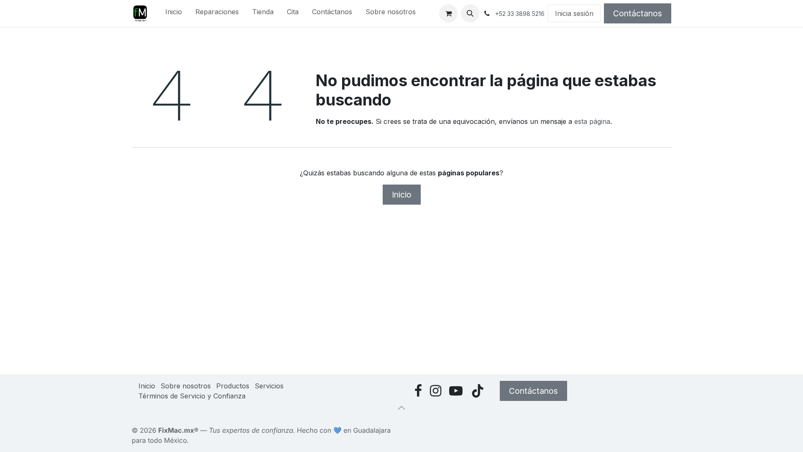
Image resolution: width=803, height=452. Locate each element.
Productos (232, 386)
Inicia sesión (574, 13)
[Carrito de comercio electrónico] (448, 13)
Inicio (402, 195)
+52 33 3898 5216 (520, 13)
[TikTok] (477, 391)
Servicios (269, 386)
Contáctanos (637, 13)
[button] (470, 13)
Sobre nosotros (186, 386)
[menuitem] (174, 13)
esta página (592, 121)
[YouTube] (456, 391)
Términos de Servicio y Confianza (192, 396)
